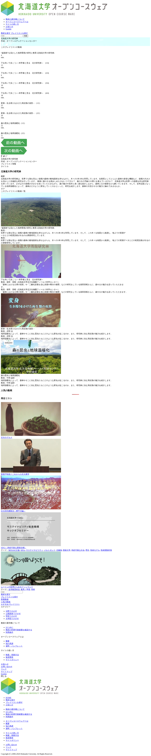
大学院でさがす (12, 619)
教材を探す (5, 33)
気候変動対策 (106, 550)
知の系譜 (9, 644)
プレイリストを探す (19, 33)
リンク (4, 669)
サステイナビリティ (34, 550)
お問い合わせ (6, 667)
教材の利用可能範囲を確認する (19, 630)
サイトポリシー (12, 660)
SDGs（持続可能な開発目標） (13, 548)
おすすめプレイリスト (10, 604)
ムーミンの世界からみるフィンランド (17, 587)
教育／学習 (25, 589)
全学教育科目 (14, 589)
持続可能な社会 (78, 550)
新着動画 (4, 599)
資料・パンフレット (14, 646)
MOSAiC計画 (14, 550)
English (8, 29)
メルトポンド (49, 550)
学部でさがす (11, 616)
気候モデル (95, 550)
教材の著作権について (15, 19)
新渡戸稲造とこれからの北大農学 (15, 474)
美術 (33, 589)
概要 (7, 641)
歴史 (87, 550)
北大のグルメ (6, 437)
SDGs (23, 550)
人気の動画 (5, 602)
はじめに (9, 627)
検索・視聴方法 (12, 655)
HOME (8, 698)
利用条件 (9, 632)
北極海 (59, 550)
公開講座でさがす (13, 614)
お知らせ (9, 27)
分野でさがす (11, 611)
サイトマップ (6, 672)
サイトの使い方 (12, 24)
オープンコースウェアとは (17, 22)
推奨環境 (9, 657)
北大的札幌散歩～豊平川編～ (13, 511)
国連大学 (66, 550)
